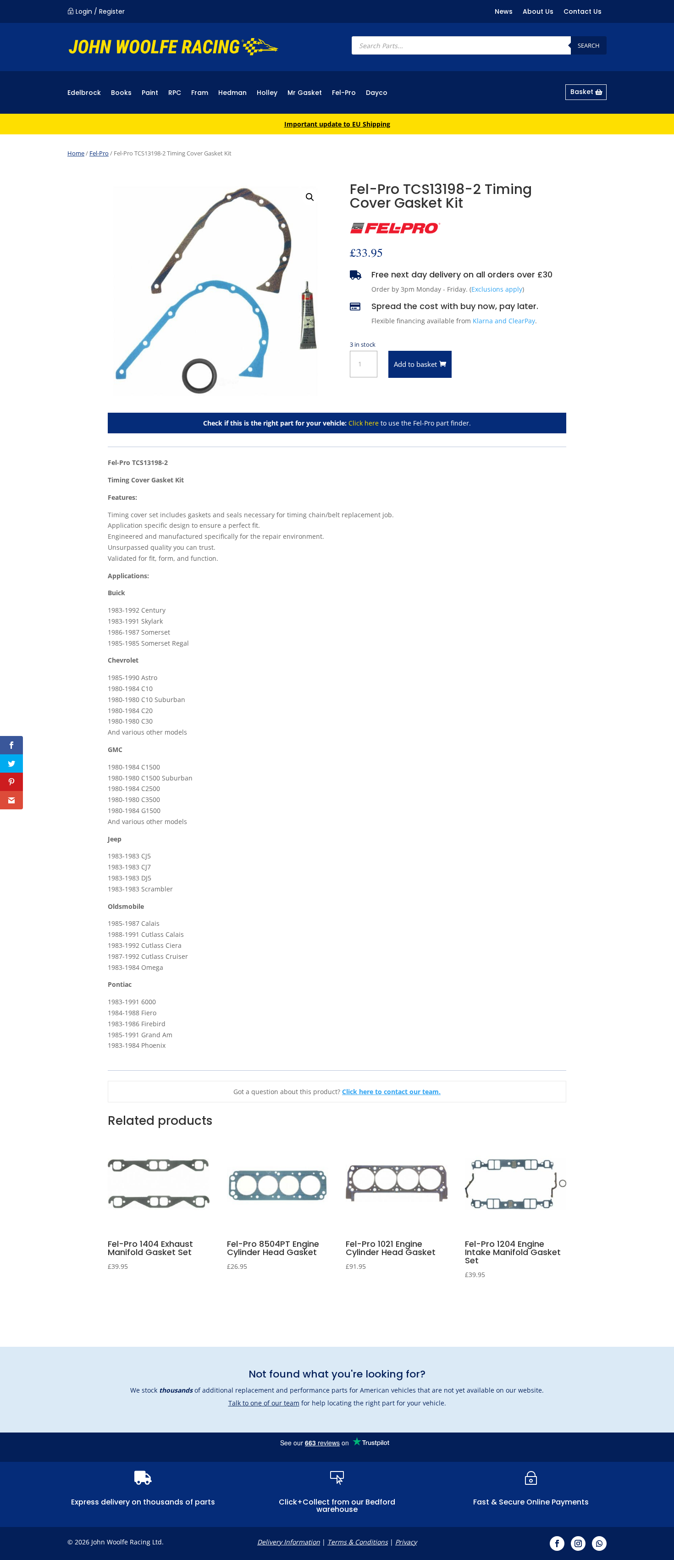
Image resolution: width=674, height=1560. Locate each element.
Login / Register (100, 11)
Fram (199, 93)
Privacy (406, 1542)
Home (75, 153)
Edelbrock (84, 93)
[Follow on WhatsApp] (599, 1543)
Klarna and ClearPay (504, 320)
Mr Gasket (304, 93)
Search (589, 45)
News (504, 12)
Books (121, 93)
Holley (267, 93)
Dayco (376, 93)
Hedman (232, 93)
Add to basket (415, 364)
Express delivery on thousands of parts (143, 1502)
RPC (174, 93)
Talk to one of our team (263, 1403)
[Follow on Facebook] (557, 1543)
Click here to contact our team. (391, 1091)
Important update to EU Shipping (337, 124)
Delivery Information (288, 1542)
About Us (538, 12)
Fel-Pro (344, 93)
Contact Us (583, 12)
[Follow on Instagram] (578, 1543)
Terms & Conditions (357, 1542)
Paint (150, 93)
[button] (310, 197)
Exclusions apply (496, 289)
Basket (581, 91)
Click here (363, 423)
